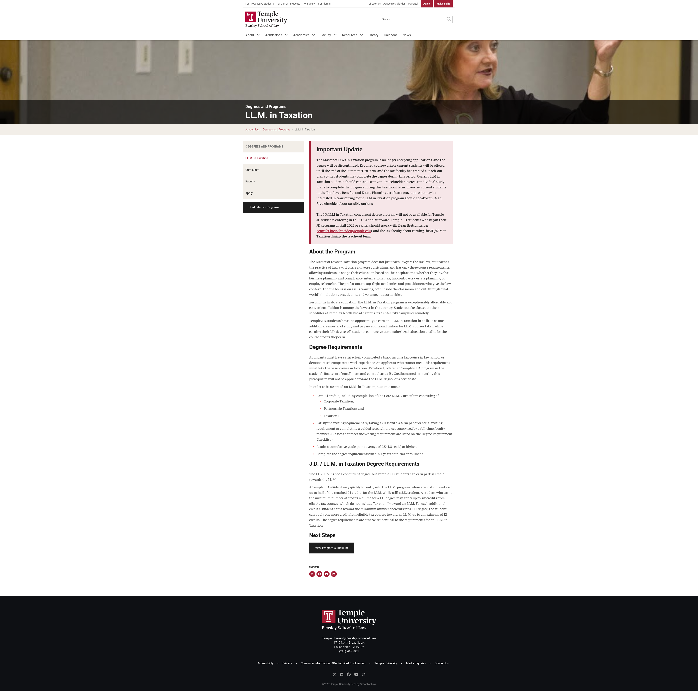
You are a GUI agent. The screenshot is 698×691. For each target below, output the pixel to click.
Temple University (385, 663)
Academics (301, 35)
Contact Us (442, 663)
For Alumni (324, 3)
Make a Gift (443, 3)
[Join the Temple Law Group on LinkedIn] (341, 674)
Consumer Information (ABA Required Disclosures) (333, 663)
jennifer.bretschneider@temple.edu (344, 230)
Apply (426, 3)
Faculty (325, 35)
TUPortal (413, 3)
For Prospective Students (259, 3)
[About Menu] (257, 35)
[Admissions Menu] (285, 35)
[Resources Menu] (360, 35)
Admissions (273, 35)
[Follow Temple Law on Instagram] (363, 674)
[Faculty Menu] (334, 35)
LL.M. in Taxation (256, 158)
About (249, 35)
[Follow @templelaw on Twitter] (334, 674)
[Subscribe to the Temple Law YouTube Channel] (356, 674)
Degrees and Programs (265, 106)
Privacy (287, 663)
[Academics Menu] (312, 35)
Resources (349, 35)
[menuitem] (259, 3)
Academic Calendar (394, 3)
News (406, 35)
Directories (375, 3)
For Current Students (288, 3)
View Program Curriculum (331, 548)
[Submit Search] (448, 19)
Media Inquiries (416, 663)
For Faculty (309, 3)
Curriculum (252, 170)
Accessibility (266, 663)
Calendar (390, 35)
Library (373, 35)
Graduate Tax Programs (264, 207)
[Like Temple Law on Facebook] (349, 674)
